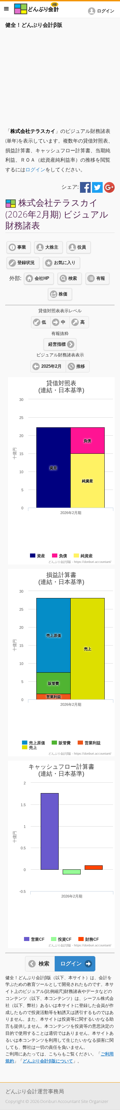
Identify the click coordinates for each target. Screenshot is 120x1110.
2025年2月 (51, 366)
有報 (100, 278)
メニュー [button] (6, 8)
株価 (63, 294)
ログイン (35, 169)
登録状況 (26, 262)
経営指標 (57, 344)
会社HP (42, 278)
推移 (80, 366)
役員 (81, 247)
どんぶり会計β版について (48, 1060)
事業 (21, 247)
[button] (102, 11)
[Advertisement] (60, 76)
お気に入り (65, 262)
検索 (72, 278)
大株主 (51, 247)
